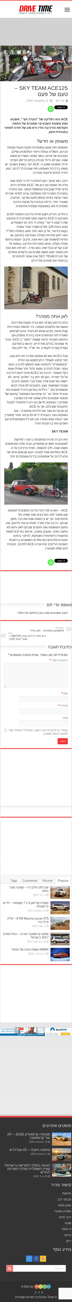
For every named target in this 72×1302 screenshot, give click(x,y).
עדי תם (60, 100)
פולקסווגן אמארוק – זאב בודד (47, 629)
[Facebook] (36, 1259)
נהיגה (67, 1235)
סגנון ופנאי (64, 1205)
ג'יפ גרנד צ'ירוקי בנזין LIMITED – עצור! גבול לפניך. (27, 636)
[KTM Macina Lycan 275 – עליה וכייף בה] (60, 923)
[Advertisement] (36, 32)
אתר (65, 718)
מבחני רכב (64, 1199)
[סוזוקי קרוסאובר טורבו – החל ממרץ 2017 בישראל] (60, 938)
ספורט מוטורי (62, 1211)
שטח (68, 1223)
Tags (14, 880)
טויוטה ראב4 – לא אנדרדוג (29, 1150)
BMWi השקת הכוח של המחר (30, 949)
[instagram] (29, 1259)
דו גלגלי (66, 1229)
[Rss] (43, 1259)
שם (64, 693)
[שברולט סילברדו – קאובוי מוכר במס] (60, 892)
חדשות (66, 1193)
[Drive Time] (36, 9)
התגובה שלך (59, 660)
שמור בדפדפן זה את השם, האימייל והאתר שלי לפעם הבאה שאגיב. (38, 732)
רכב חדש (65, 1217)
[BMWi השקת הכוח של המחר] (60, 954)
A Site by (27, 1286)
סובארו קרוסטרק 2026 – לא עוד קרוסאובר (28, 1136)
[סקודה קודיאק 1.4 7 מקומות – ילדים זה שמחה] (60, 907)
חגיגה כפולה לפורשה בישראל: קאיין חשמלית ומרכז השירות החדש (27, 1168)
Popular (63, 880)
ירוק (68, 1241)
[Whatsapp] (51, 109)
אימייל (63, 705)
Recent (47, 880)
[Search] (10, 1268)
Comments (29, 880)
